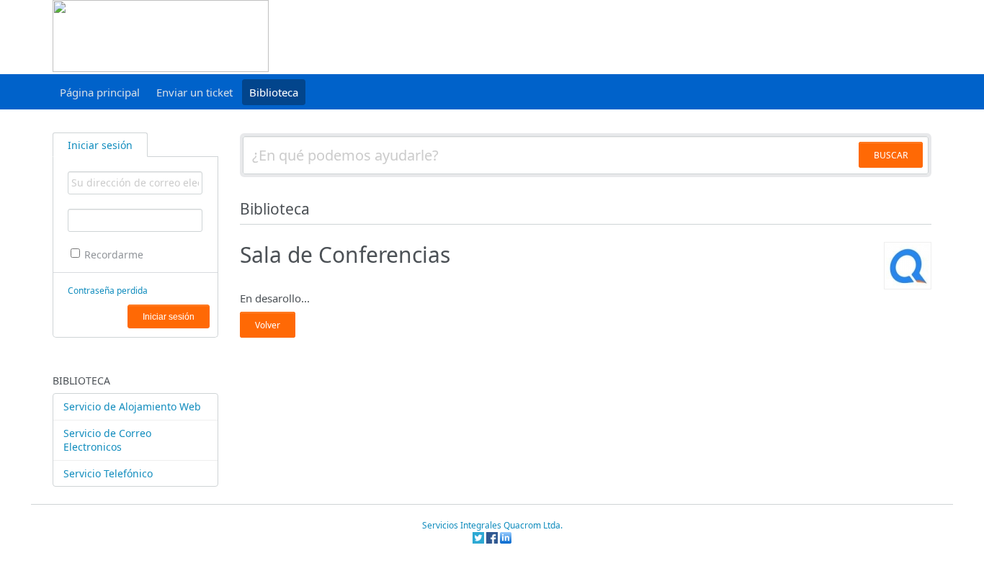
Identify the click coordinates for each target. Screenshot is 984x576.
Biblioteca (273, 92)
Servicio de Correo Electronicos (107, 440)
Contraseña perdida (108, 290)
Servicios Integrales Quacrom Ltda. (492, 525)
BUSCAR (891, 155)
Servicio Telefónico (108, 473)
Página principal (100, 92)
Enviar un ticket (194, 92)
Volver (267, 325)
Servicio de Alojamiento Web (132, 406)
